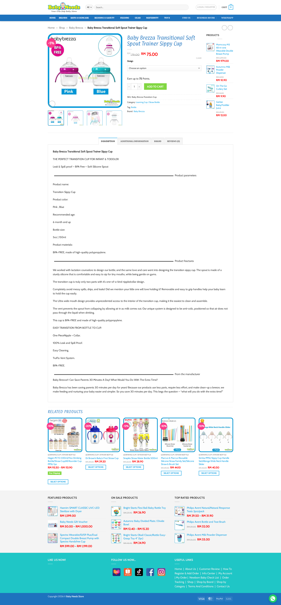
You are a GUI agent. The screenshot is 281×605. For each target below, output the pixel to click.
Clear (198, 58)
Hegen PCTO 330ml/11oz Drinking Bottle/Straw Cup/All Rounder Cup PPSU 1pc (65, 461)
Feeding (124, 17)
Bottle (133, 107)
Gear (137, 17)
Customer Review (209, 569)
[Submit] (185, 7)
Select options (58, 482)
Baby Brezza (76, 27)
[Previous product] (230, 27)
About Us (190, 569)
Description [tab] (108, 141)
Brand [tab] (157, 141)
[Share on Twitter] (133, 117)
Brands (63, 17)
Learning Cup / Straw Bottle (148, 102)
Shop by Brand (205, 582)
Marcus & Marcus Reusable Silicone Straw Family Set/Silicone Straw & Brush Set (177, 461)
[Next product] (224, 27)
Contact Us (223, 586)
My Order (181, 577)
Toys (167, 17)
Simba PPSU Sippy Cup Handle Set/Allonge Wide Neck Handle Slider (214, 461)
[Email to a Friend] (137, 117)
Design (130, 61)
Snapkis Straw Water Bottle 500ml (140, 458)
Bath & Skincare (80, 17)
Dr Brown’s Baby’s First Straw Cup (102, 458)
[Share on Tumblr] (149, 117)
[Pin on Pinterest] (141, 117)
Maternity (152, 17)
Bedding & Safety (104, 17)
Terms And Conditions (201, 586)
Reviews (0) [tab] (173, 141)
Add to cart (155, 86)
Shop (62, 27)
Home (52, 17)
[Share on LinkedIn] (145, 117)
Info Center (208, 573)
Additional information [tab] (134, 141)
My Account (225, 573)
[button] (227, 7)
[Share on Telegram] (153, 117)
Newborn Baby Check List (204, 577)
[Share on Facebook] (129, 117)
